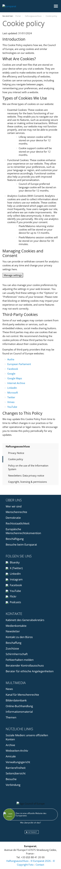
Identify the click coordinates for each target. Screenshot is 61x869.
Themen (11, 717)
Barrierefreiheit (16, 768)
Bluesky (14, 562)
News (9, 689)
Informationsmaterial (19, 711)
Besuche (11, 779)
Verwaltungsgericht (18, 762)
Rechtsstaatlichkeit (17, 523)
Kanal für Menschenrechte (22, 694)
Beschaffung (13, 643)
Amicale (11, 756)
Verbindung (13, 785)
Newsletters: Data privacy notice (26, 475)
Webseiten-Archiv (17, 750)
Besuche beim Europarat (21, 544)
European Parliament (19, 364)
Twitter (11, 397)
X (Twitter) (16, 568)
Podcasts (15, 602)
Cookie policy (15, 459)
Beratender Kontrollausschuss (25, 665)
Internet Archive (16, 383)
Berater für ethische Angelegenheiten (30, 671)
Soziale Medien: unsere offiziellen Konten (27, 737)
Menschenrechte (16, 512)
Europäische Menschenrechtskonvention (23, 531)
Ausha (10, 359)
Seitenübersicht (16, 773)
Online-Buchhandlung (19, 706)
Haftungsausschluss (18, 446)
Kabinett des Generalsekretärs (25, 620)
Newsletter (13, 631)
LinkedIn (12, 387)
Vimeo (10, 402)
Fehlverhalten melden (20, 660)
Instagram (16, 579)
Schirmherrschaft (17, 654)
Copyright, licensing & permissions (27, 481)
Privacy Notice (16, 453)
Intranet (32, 832)
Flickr (12, 596)
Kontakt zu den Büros (19, 637)
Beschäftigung (15, 539)
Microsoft (12, 392)
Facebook (12, 368)
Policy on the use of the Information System (28, 467)
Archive (10, 745)
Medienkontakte (16, 626)
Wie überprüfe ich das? (30, 822)
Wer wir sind (13, 506)
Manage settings (13, 275)
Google (11, 373)
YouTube (12, 406)
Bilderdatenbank (16, 700)
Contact (40, 864)
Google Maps (14, 378)
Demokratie (13, 518)
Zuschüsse (12, 648)
